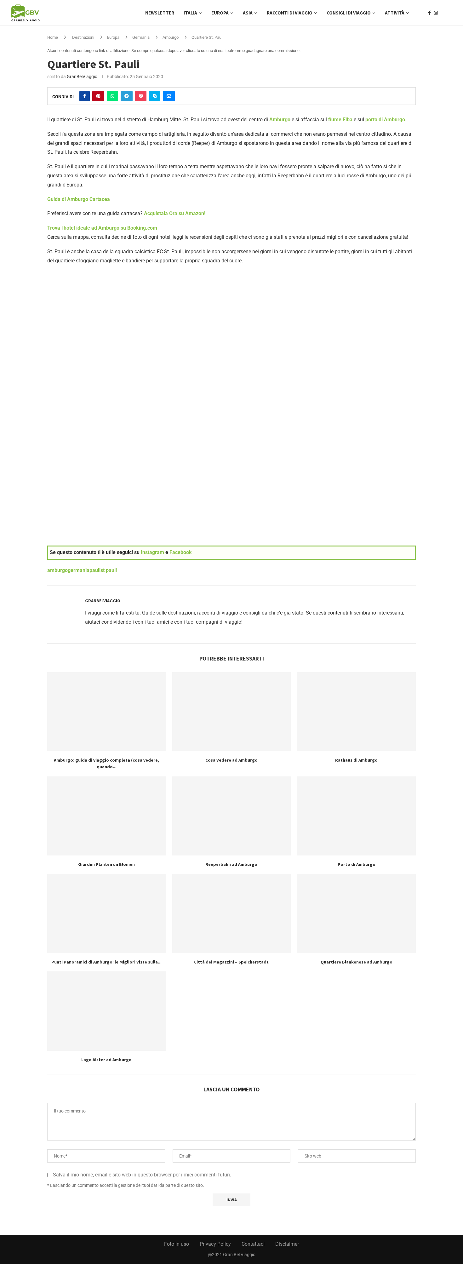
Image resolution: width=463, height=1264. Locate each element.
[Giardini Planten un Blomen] (106, 815)
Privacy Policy (215, 1244)
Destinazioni (83, 37)
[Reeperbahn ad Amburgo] (231, 815)
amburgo (57, 570)
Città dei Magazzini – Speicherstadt (231, 962)
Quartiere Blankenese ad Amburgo (356, 962)
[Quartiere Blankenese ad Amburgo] (356, 913)
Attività (394, 13)
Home (52, 37)
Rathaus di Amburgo (356, 760)
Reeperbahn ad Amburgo (231, 864)
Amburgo (171, 37)
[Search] (449, 13)
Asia (248, 13)
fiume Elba (340, 120)
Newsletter (159, 13)
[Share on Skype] (154, 96)
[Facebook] (429, 13)
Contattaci (253, 1244)
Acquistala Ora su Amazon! (174, 213)
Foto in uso (176, 1244)
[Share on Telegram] (127, 96)
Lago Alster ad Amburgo (106, 1059)
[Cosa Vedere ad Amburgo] (231, 711)
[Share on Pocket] (140, 96)
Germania (141, 37)
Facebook (180, 552)
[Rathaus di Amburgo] (356, 711)
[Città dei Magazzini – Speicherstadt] (231, 913)
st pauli (108, 570)
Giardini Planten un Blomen (106, 864)
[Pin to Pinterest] (98, 96)
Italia (190, 13)
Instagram (152, 552)
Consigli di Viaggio (349, 13)
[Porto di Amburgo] (356, 815)
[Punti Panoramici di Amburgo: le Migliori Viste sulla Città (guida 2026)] (106, 913)
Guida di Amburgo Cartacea (78, 199)
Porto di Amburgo (356, 864)
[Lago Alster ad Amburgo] (106, 1010)
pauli (94, 570)
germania (78, 570)
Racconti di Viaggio (289, 13)
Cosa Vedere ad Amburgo (231, 760)
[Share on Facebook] (84, 96)
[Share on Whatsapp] (112, 96)
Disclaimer (287, 1244)
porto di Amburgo (385, 120)
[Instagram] (436, 13)
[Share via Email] (169, 96)
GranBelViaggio (82, 76)
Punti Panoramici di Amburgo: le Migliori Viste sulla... (106, 962)
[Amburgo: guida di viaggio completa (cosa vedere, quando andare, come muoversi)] (106, 711)
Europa (220, 13)
